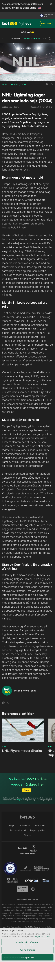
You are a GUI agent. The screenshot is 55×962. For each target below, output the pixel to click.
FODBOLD (16, 39)
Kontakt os (25, 825)
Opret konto (46, 23)
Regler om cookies (42, 936)
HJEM (5, 39)
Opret (26, 790)
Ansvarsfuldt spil (48, 15)
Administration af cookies (27, 942)
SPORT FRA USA (32, 39)
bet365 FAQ (40, 825)
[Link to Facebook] (47, 86)
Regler (19, 800)
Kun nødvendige (27, 950)
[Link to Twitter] (51, 86)
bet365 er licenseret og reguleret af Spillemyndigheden (24, 927)
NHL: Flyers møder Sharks (22, 751)
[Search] (49, 39)
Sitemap (27, 835)
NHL (24, 85)
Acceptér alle (27, 957)
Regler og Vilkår (37, 830)
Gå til (23, 32)
